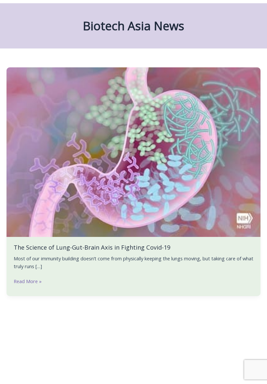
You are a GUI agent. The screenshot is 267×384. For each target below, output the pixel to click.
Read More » (28, 280)
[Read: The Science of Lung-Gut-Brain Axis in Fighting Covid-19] (133, 151)
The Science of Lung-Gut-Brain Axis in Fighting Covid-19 (92, 247)
